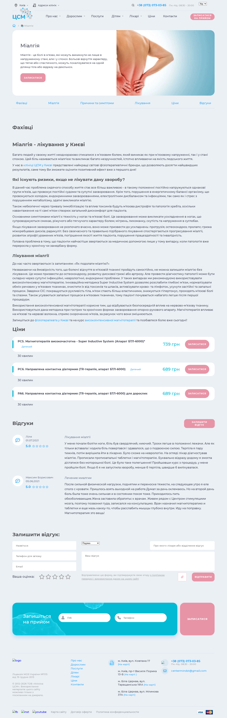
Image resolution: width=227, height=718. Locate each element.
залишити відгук (199, 423)
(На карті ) (130, 674)
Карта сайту (59, 712)
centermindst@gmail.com (189, 670)
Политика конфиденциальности (117, 712)
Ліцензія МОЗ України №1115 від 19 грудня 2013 (29, 675)
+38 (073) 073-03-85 (151, 5)
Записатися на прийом (202, 17)
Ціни (151, 16)
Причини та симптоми (97, 103)
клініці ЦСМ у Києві (37, 165)
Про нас (52, 16)
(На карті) (124, 664)
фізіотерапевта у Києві (52, 320)
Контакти (170, 16)
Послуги (97, 16)
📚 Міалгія (27, 25)
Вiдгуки (205, 103)
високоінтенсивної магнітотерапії (110, 320)
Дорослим (75, 16)
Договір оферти (81, 712)
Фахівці (21, 103)
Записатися (33, 77)
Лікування (142, 103)
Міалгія (53, 103)
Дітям (116, 16)
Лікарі (134, 16)
